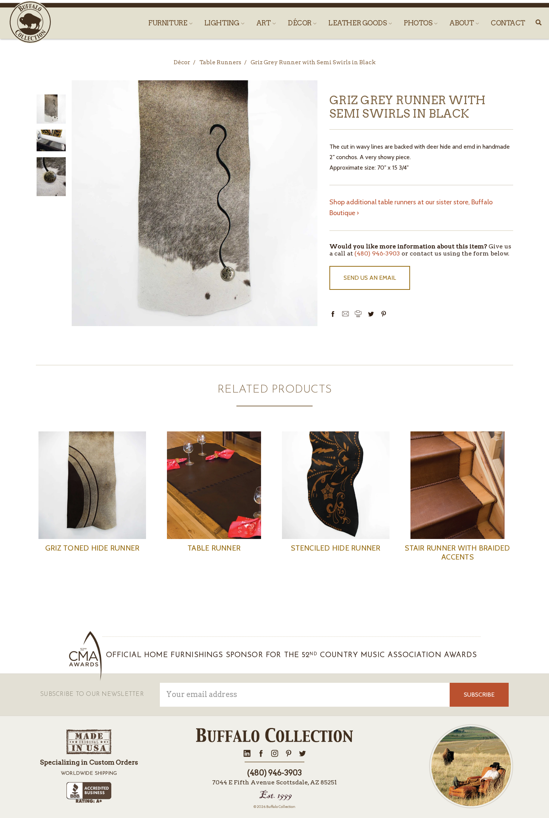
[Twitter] (370, 313)
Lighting (222, 23)
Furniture (168, 23)
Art (264, 23)
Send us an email (370, 277)
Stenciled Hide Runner (335, 547)
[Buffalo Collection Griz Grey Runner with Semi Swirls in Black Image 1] (51, 141)
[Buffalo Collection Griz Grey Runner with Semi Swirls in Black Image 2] (51, 176)
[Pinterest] (383, 313)
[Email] (345, 313)
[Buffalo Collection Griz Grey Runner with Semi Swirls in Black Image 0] (51, 109)
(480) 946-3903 (377, 253)
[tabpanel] (92, 501)
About (462, 23)
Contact (508, 23)
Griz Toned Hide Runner (92, 547)
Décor (300, 23)
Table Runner (214, 547)
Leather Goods (358, 23)
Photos (419, 23)
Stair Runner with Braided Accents (457, 552)
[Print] (358, 313)
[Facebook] (332, 313)
